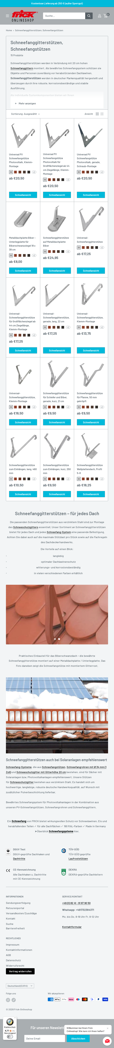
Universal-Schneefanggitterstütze (90, 239)
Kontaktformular (72, 926)
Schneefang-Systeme (19, 767)
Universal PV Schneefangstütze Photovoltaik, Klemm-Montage (21, 160)
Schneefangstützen (53, 767)
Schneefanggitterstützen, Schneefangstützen (39, 30)
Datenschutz (13, 960)
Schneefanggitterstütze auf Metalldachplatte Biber (56, 241)
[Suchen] (89, 16)
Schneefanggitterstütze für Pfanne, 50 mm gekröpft (90, 397)
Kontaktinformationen (19, 949)
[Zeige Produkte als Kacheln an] (97, 114)
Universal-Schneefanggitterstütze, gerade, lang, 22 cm (56, 317)
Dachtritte (19, 858)
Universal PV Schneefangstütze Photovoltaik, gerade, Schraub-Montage (88, 160)
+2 (34, 172)
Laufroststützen (78, 858)
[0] (105, 16)
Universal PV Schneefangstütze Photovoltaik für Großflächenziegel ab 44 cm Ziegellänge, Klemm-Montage (56, 164)
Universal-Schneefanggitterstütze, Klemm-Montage (90, 317)
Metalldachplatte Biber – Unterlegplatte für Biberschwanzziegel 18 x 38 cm (22, 243)
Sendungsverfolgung (18, 902)
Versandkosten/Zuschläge (21, 913)
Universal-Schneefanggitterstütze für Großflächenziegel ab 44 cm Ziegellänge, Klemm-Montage (22, 321)
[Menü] (15, 1018)
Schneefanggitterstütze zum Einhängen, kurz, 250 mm (57, 469)
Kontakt (10, 918)
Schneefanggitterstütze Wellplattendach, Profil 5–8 (90, 469)
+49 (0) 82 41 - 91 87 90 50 (76, 903)
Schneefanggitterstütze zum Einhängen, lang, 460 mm (23, 469)
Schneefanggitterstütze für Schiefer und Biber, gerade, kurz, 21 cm (56, 397)
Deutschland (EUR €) (17, 985)
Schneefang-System (59, 532)
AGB (8, 955)
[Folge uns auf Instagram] (8, 1000)
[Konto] (99, 15)
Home (9, 30)
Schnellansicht (23, 194)
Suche (9, 923)
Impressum (12, 944)
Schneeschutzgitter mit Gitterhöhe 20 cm (41, 772)
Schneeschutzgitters (25, 527)
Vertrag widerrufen (20, 971)
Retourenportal (15, 908)
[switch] (10, 1036)
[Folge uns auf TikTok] (14, 1000)
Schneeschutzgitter (22, 782)
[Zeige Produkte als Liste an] (102, 114)
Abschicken (78, 1038)
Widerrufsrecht (15, 965)
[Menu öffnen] (7, 16)
